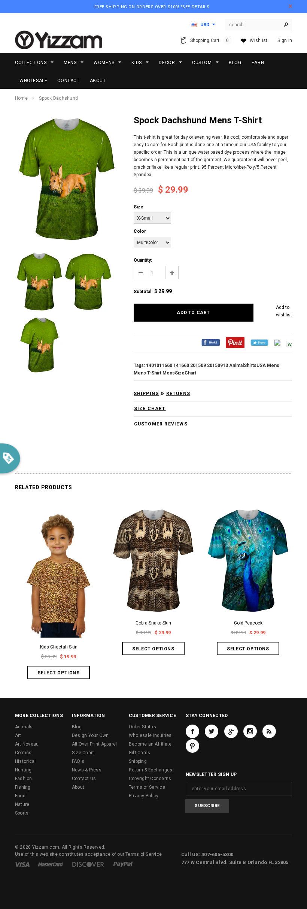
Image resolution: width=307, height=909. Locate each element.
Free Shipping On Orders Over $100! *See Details (152, 6)
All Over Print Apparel (94, 744)
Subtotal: (143, 291)
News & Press (86, 770)
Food (20, 795)
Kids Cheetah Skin (58, 647)
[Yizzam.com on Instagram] (250, 731)
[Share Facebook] (210, 342)
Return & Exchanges (150, 770)
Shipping (138, 761)
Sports (21, 813)
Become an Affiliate (150, 744)
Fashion (23, 778)
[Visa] (22, 864)
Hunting (23, 770)
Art (18, 735)
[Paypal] (123, 864)
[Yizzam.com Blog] (269, 731)
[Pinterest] (235, 342)
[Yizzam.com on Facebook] (192, 731)
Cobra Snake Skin (153, 623)
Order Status (142, 726)
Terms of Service (147, 787)
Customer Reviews (161, 424)
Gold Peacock (248, 623)
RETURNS (178, 393)
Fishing (23, 787)
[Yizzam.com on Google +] (231, 731)
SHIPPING (146, 393)
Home (21, 98)
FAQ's (78, 761)
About (78, 787)
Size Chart (83, 752)
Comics (23, 752)
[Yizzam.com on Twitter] (211, 731)
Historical (25, 761)
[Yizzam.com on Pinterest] (192, 746)
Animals (24, 726)
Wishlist (258, 40)
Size (138, 207)
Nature (22, 804)
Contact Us (84, 778)
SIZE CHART (150, 408)
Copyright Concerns (150, 778)
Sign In (284, 40)
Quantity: (143, 260)
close (290, 6)
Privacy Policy (143, 795)
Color (140, 231)
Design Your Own (90, 735)
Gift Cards (139, 752)
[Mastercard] (50, 864)
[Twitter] (259, 342)
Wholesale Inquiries (150, 735)
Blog (77, 726)
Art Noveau (27, 744)
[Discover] (88, 864)
